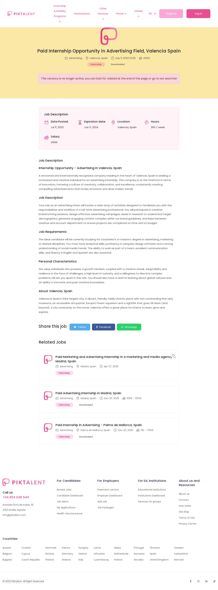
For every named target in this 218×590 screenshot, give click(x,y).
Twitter (81, 327)
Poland (118, 559)
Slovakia (138, 559)
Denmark (50, 547)
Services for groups (149, 501)
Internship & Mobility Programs (60, 11)
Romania (139, 553)
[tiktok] (214, 581)
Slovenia (155, 547)
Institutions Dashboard (151, 495)
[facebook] (190, 581)
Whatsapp (130, 327)
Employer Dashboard (109, 495)
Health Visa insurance (69, 513)
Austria (7, 547)
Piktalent (17, 581)
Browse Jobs (64, 489)
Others (138, 11)
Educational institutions (152, 489)
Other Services (103, 11)
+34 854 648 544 (16, 497)
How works (185, 506)
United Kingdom (159, 559)
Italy (81, 559)
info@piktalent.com (14, 515)
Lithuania (99, 553)
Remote (179, 559)
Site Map (184, 511)
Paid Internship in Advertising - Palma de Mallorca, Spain (99, 425)
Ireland (83, 553)
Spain (153, 553)
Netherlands (121, 553)
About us (184, 494)
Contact (184, 500)
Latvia (97, 547)
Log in (198, 14)
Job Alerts (62, 501)
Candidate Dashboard (70, 495)
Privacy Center (187, 523)
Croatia (26, 547)
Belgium (7, 553)
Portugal (139, 547)
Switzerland (181, 553)
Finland (49, 559)
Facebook (105, 327)
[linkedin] (206, 581)
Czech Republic (31, 559)
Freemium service (108, 489)
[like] (173, 355)
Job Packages (105, 507)
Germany (67, 553)
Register (171, 14)
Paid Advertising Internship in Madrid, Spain (88, 393)
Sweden (179, 547)
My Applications (66, 507)
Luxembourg (101, 559)
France (66, 547)
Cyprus (26, 553)
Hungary (83, 547)
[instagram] (198, 581)
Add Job (102, 501)
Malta (117, 547)
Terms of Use (187, 517)
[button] (150, 13)
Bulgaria (7, 559)
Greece (66, 559)
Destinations (82, 13)
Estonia (49, 553)
